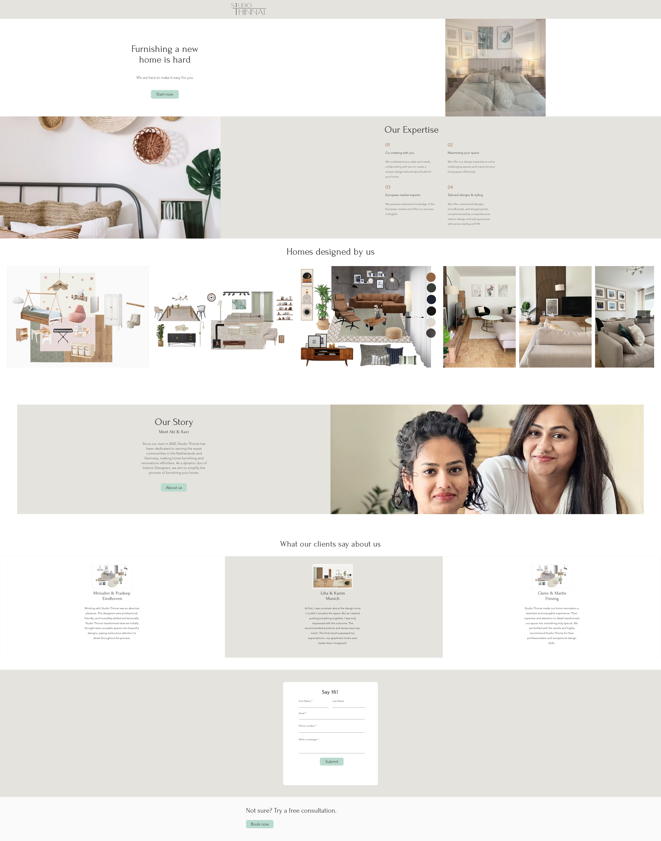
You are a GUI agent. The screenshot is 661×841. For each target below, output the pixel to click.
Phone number (307, 726)
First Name (305, 701)
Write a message (308, 739)
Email (302, 713)
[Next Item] (643, 316)
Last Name (338, 701)
